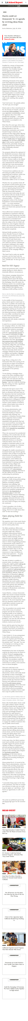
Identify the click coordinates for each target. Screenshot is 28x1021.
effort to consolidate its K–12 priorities (12, 575)
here (3, 803)
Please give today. (9, 39)
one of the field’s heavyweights (13, 284)
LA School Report (14, 2)
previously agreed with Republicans (10, 753)
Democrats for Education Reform (11, 381)
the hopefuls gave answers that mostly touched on (12, 341)
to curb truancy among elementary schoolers (11, 684)
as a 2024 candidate (13, 111)
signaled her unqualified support (13, 429)
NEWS (4, 12)
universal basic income (15, 333)
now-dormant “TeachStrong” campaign (12, 470)
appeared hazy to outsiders (11, 556)
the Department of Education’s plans (11, 492)
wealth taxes (11, 139)
